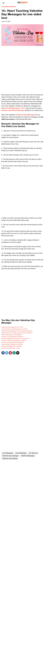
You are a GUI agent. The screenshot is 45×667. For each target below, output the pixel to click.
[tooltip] (3, 353)
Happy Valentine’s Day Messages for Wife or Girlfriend (16, 333)
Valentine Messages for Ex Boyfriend (11, 335)
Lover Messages (20, 453)
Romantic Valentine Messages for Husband (13, 340)
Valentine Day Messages (26, 115)
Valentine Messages (27, 456)
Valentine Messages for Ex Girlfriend (11, 346)
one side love (33, 453)
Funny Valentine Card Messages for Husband (14, 329)
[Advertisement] (22, 71)
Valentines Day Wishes (9, 458)
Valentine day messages (10, 456)
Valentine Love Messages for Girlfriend (12, 336)
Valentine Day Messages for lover (13, 108)
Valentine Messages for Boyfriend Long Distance (15, 338)
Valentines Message (8, 7)
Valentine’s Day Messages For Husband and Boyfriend (16, 331)
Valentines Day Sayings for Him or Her (12, 327)
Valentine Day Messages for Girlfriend (12, 344)
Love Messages (7, 453)
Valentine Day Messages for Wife (10, 348)
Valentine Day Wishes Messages (12, 110)
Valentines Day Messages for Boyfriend (12, 342)
